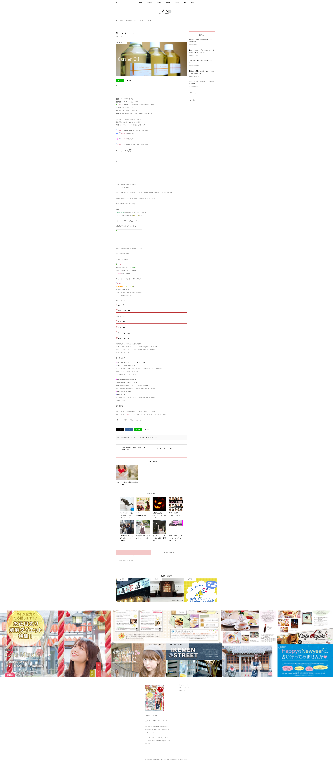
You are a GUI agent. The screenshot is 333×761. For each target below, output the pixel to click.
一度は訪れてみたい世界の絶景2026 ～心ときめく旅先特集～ (201, 40)
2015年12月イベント (124, 437)
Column (177, 2)
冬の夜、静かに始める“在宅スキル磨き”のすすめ (201, 61)
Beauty (168, 2)
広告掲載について (183, 685)
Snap (185, 2)
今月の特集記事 (166, 576)
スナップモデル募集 (184, 687)
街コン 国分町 (145, 437)
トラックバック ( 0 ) (169, 552)
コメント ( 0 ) (133, 552)
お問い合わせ (182, 690)
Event (192, 2)
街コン (135, 437)
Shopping (149, 2)
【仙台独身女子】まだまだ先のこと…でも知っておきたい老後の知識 (201, 72)
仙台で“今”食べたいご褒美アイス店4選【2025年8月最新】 (201, 82)
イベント (132, 437)
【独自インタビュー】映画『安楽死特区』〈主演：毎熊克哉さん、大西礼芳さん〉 (201, 51)
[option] (141, 590)
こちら (127, 414)
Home (140, 2)
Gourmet (159, 2)
